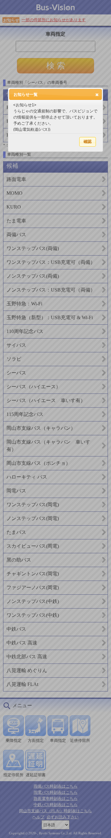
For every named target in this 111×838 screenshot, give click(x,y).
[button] (97, 95)
